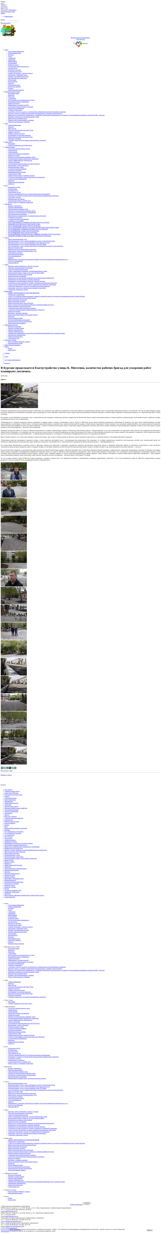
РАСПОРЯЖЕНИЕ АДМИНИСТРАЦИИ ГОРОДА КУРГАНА (28, 229)
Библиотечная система (11, 821)
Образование (8, 801)
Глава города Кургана (11, 793)
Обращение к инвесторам (16, 294)
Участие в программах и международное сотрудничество (26, 177)
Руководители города (15, 71)
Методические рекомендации (17, 118)
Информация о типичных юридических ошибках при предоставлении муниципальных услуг (38, 259)
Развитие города (13, 65)
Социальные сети (13, 338)
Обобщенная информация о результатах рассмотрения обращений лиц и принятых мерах (36, 333)
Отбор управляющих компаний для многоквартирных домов (27, 271)
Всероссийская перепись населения (15, 828)
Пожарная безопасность (12, 873)
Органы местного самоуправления (15, 868)
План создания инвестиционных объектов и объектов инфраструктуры (31, 305)
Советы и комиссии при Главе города (20, 145)
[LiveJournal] (10, 768)
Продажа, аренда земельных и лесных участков (23, 266)
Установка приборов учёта (12, 890)
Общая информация (14, 53)
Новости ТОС (8, 860)
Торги (6, 264)
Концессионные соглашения (17, 276)
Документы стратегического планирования (22, 212)
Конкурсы (11, 96)
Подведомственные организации (18, 154)
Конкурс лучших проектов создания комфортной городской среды (25, 850)
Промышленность (10, 880)
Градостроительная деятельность (18, 66)
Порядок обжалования (15, 207)
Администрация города (11, 791)
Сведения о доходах (14, 197)
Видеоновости (12, 81)
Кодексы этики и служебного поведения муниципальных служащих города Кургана (35, 113)
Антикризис (8, 813)
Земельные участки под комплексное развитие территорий (27, 288)
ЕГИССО (11, 184)
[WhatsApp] (12, 768)
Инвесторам (8, 291)
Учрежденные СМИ (14, 174)
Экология (7, 893)
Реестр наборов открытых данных (19, 341)
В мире (6, 825)
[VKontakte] (2, 768)
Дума (6, 123)
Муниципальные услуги (12, 855)
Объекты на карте (14, 155)
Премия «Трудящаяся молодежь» (18, 76)
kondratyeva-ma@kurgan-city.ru (14, 1226)
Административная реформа (17, 169)
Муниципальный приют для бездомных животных (20, 858)
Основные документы (15, 217)
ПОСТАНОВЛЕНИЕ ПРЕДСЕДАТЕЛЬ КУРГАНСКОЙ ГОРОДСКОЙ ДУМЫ (33, 227)
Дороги (6, 796)
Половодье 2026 (9, 875)
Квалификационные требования (18, 102)
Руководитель (12, 189)
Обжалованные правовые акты (18, 209)
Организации (12, 63)
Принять (149, 1230)
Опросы (10, 88)
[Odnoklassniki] (5, 768)
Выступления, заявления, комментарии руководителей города (24, 895)
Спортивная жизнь (10, 798)
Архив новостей (9, 897)
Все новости (8, 789)
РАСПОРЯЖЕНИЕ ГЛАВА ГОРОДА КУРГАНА (23, 231)
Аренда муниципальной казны (18, 269)
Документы (8, 204)
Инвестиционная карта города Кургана (20, 303)
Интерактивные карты (15, 343)
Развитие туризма (10, 887)
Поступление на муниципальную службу (21, 100)
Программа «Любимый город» (18, 75)
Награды (11, 83)
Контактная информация (16, 108)
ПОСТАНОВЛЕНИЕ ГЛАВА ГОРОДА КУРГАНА (24, 226)
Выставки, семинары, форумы (17, 313)
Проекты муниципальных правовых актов (21, 157)
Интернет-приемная (14, 138)
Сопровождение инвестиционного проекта (22, 308)
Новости (11, 127)
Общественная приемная (16, 182)
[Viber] (15, 768)
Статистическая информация (17, 179)
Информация (8, 16)
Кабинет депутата (14, 132)
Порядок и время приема (16, 328)
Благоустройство (9, 823)
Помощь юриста (9, 877)
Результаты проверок (15, 170)
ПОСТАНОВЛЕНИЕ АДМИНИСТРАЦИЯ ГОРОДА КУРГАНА (28, 222)
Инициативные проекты (16, 90)
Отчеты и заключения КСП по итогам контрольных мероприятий (29, 194)
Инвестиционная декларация (17, 299)
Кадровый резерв (13, 93)
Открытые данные (10, 340)
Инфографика (12, 61)
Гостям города (12, 68)
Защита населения (14, 162)
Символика (11, 58)
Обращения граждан (11, 325)
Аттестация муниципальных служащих (20, 107)
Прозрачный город (14, 85)
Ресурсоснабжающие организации (19, 320)
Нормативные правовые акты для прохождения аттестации (27, 216)
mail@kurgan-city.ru (11, 1211)
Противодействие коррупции (17, 78)
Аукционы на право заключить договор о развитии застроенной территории (32, 283)
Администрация (9, 147)
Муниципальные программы (17, 214)
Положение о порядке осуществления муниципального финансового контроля (33, 195)
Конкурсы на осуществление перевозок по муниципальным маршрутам (31, 278)
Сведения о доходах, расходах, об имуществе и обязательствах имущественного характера (37, 112)
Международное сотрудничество (14, 852)
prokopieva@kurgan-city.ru (13, 1221)
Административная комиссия (13, 818)
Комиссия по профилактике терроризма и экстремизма (21, 847)
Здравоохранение (10, 840)
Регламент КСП (13, 190)
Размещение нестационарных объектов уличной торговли (26, 281)
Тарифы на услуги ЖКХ (16, 221)
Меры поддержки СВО (15, 247)
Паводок (7, 872)
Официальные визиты (11, 870)
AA (2, 6)
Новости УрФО (9, 862)
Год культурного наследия (12, 833)
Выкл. (14, 10)
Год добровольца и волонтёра (13, 831)
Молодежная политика (11, 853)
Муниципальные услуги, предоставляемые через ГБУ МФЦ (27, 244)
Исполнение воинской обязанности (15, 845)
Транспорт (7, 805)
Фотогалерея (12, 80)
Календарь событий (14, 86)
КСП (6, 185)
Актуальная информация (16, 51)
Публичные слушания (11, 883)
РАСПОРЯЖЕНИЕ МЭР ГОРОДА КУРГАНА (22, 232)
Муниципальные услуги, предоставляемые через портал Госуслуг (29, 242)
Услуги (6, 237)
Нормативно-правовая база (16, 335)
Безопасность (8, 820)
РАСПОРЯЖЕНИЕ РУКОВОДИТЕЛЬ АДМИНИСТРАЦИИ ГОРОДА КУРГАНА (34, 234)
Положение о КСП (14, 187)
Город (6, 50)
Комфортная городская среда (13, 848)
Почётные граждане (14, 70)
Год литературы (9, 835)
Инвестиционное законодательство (19, 306)
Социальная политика (11, 810)
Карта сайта (12, 350)
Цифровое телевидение (11, 892)
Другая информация (14, 256)
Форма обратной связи (15, 318)
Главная (7, 353)
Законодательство (13, 103)
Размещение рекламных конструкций (20, 274)
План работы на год (14, 192)
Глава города (8, 142)
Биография (11, 143)
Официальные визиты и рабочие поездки (21, 175)
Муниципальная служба (12, 91)
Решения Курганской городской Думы (20, 137)
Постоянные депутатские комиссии (19, 135)
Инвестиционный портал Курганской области (23, 315)
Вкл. (11, 10)
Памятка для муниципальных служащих (21, 120)
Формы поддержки (14, 311)
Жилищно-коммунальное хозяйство (15, 808)
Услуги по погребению (15, 261)
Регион (6, 888)
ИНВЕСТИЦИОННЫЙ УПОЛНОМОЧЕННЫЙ (23, 293)
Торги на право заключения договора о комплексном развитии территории (32, 284)
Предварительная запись (16, 254)
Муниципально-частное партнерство (20, 321)
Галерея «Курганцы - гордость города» (20, 73)
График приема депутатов (16, 133)
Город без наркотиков (11, 811)
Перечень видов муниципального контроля (22, 249)
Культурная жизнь (10, 800)
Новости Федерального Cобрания (19, 122)
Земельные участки (10, 841)
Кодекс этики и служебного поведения (20, 202)
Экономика (11, 60)
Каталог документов (14, 206)
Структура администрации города (19, 148)
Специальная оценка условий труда (19, 201)
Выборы (7, 830)
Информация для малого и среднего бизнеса (18, 843)
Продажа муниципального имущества (20, 268)
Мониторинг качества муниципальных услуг (22, 251)
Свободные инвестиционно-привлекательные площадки (26, 310)
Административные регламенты (18, 219)
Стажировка (12, 98)
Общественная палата (11, 803)
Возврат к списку (6, 775)
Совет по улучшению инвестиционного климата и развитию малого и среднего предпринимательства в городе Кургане (46, 296)
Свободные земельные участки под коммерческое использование (29, 286)
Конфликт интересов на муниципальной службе (23, 117)
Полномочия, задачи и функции (18, 165)
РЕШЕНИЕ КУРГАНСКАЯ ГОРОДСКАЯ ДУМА (24, 224)
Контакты (11, 180)
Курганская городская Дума (13, 794)
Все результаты (5, 23)
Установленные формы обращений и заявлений (23, 159)
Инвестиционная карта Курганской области (22, 298)
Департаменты (13, 152)
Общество (7, 867)
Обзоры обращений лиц (15, 331)
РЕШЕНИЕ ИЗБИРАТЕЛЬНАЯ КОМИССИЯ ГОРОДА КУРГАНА (29, 236)
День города (8, 838)
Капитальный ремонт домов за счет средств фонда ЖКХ (26, 273)
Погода (6, 815)
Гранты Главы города (11, 806)
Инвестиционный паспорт (16, 301)
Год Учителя (8, 836)
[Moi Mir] (7, 768)
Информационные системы (17, 172)
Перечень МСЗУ (13, 263)
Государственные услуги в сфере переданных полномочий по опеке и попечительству (35, 246)
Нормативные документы (16, 199)
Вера (6, 826)
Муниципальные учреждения (13, 857)
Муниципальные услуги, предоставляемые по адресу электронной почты (31, 241)
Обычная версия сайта (8, 11)
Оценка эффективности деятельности (20, 160)
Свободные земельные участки (18, 289)
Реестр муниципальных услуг (17, 239)
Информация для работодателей (18, 105)
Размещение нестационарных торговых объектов (24, 279)
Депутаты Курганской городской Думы (20, 130)
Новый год (7, 863)
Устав (10, 56)
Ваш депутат (12, 128)
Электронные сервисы (15, 253)
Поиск (6, 346)
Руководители (12, 150)
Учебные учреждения (15, 110)
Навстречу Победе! (10, 816)
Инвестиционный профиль (17, 323)
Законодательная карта (15, 336)
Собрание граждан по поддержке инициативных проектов (27, 140)
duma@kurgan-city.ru (11, 1216)
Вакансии (11, 95)
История (11, 55)
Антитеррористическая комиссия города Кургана (24, 164)
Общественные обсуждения (13, 865)
